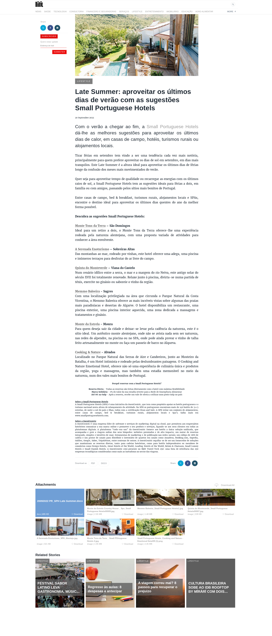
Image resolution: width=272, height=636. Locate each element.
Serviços (124, 11)
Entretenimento (154, 11)
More (230, 11)
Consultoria (76, 11)
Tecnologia (60, 11)
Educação (187, 11)
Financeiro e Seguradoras (101, 11)
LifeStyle (137, 11)
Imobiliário (172, 11)
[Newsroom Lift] (40, 7)
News (38, 11)
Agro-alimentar (204, 11)
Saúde (47, 11)
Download (78, 514)
